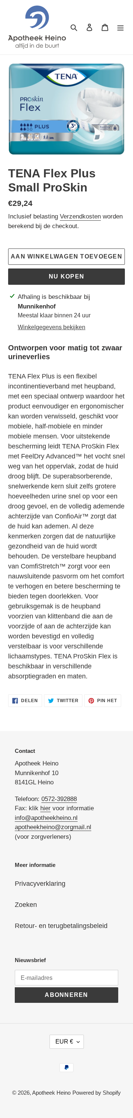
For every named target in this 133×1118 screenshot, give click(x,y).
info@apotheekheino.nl (46, 817)
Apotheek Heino (51, 1092)
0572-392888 (59, 798)
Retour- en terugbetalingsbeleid (61, 926)
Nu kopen (66, 276)
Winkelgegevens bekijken (51, 327)
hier (45, 808)
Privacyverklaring (40, 883)
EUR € (64, 1041)
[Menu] (120, 27)
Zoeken (26, 904)
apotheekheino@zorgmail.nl (53, 827)
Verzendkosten (80, 216)
